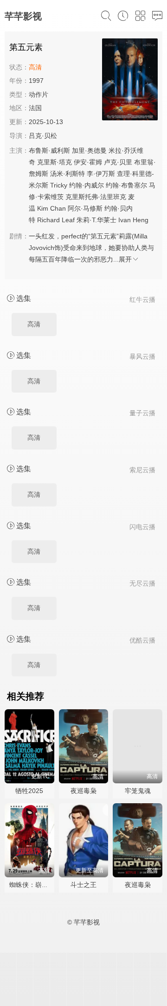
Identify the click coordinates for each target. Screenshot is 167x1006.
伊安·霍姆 (88, 162)
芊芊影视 (23, 16)
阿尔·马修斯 (85, 208)
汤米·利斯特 (67, 173)
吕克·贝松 (43, 135)
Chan (58, 208)
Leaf (68, 220)
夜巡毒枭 (83, 790)
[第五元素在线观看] (130, 80)
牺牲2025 (29, 790)
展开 (125, 259)
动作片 (38, 94)
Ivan (124, 220)
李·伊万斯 (101, 173)
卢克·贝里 (118, 162)
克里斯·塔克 (54, 162)
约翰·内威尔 (86, 185)
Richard (48, 220)
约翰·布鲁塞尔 (126, 185)
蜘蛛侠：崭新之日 (35, 884)
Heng (140, 220)
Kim (42, 208)
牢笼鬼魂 (138, 790)
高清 (33, 324)
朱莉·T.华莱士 (96, 220)
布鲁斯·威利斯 (49, 150)
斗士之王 (83, 884)
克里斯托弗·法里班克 (95, 196)
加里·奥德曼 (89, 150)
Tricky (58, 185)
